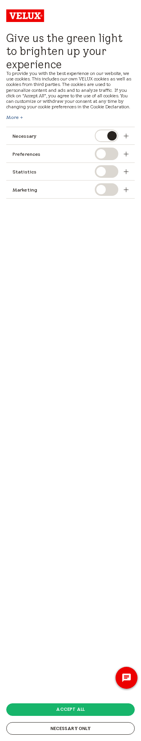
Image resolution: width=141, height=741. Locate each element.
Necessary (24, 136)
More (12, 117)
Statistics (24, 172)
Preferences (26, 154)
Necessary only (71, 728)
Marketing (25, 190)
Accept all (70, 709)
